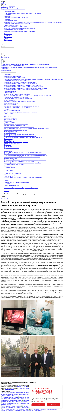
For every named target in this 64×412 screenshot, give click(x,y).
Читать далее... (40, 401)
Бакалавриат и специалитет (12, 143)
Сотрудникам (8, 40)
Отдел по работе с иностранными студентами (17, 94)
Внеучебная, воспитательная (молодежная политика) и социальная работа (25, 154)
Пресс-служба (8, 166)
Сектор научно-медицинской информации (16, 124)
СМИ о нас (7, 183)
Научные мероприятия (10, 119)
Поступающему (8, 139)
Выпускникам (8, 37)
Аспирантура (8, 121)
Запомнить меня (7, 54)
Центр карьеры (8, 170)
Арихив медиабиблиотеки (11, 185)
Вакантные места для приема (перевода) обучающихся (19, 28)
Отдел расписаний (9, 100)
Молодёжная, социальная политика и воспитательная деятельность (23, 152)
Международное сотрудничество (13, 29)
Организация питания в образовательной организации (19, 31)
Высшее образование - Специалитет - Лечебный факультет (20, 83)
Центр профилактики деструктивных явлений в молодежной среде (23, 163)
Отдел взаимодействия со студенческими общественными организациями (25, 160)
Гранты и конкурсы (9, 122)
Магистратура (8, 151)
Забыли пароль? (5, 57)
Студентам (7, 35)
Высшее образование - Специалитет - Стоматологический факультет (23, 86)
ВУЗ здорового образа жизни (12, 175)
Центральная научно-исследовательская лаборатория (19, 127)
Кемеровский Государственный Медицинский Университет (21, 188)
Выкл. (13, 6)
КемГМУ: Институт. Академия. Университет (16, 182)
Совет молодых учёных (10, 118)
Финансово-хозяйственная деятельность (15, 26)
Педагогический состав (10, 20)
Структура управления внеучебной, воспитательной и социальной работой (25, 155)
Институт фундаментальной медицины (15, 125)
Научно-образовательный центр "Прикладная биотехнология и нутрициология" (27, 128)
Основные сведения (9, 11)
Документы (7, 14)
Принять (38, 404)
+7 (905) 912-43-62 (23, 388)
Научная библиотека (10, 104)
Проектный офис (9, 113)
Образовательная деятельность (12, 76)
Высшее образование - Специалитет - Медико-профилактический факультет (25, 88)
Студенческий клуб (9, 167)
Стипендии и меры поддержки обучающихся (17, 23)
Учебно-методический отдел (12, 110)
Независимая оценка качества (12, 173)
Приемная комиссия (9, 92)
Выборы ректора (9, 176)
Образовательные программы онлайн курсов (17, 107)
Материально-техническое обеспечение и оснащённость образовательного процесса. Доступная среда (33, 22)
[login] (1, 56)
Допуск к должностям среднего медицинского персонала (20, 112)
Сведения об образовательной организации (13, 9)
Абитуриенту (8, 140)
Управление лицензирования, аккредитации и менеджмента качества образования (27, 95)
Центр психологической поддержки (14, 164)
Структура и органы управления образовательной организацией (22, 13)
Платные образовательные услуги (13, 25)
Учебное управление (10, 91)
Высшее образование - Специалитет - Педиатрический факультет (22, 85)
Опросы (6, 169)
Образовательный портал (11, 103)
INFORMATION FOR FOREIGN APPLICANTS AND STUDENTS (23, 178)
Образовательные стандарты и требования (16, 17)
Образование (7, 16)
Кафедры (6, 109)
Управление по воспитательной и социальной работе (19, 161)
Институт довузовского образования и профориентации (20, 101)
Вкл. (10, 6)
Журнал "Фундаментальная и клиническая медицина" (19, 134)
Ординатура (7, 145)
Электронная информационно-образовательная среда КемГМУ (22, 106)
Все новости (4, 198)
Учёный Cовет (8, 116)
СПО (5, 149)
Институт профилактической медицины (15, 130)
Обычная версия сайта (7, 7)
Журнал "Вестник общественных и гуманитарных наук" (20, 136)
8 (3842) (22, 386)
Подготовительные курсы (11, 148)
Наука (5, 115)
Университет (7, 172)
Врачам (6, 38)
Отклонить (53, 404)
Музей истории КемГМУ (11, 158)
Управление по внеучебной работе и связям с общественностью (22, 157)
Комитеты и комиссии (10, 131)
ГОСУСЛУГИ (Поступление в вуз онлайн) (16, 142)
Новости (6, 180)
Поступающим (8, 34)
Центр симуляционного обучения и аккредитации (18, 98)
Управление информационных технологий (16, 97)
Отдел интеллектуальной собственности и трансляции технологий (23, 137)
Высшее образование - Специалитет (14, 77)
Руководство (7, 19)
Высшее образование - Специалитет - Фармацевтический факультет (23, 89)
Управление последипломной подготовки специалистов (20, 82)
